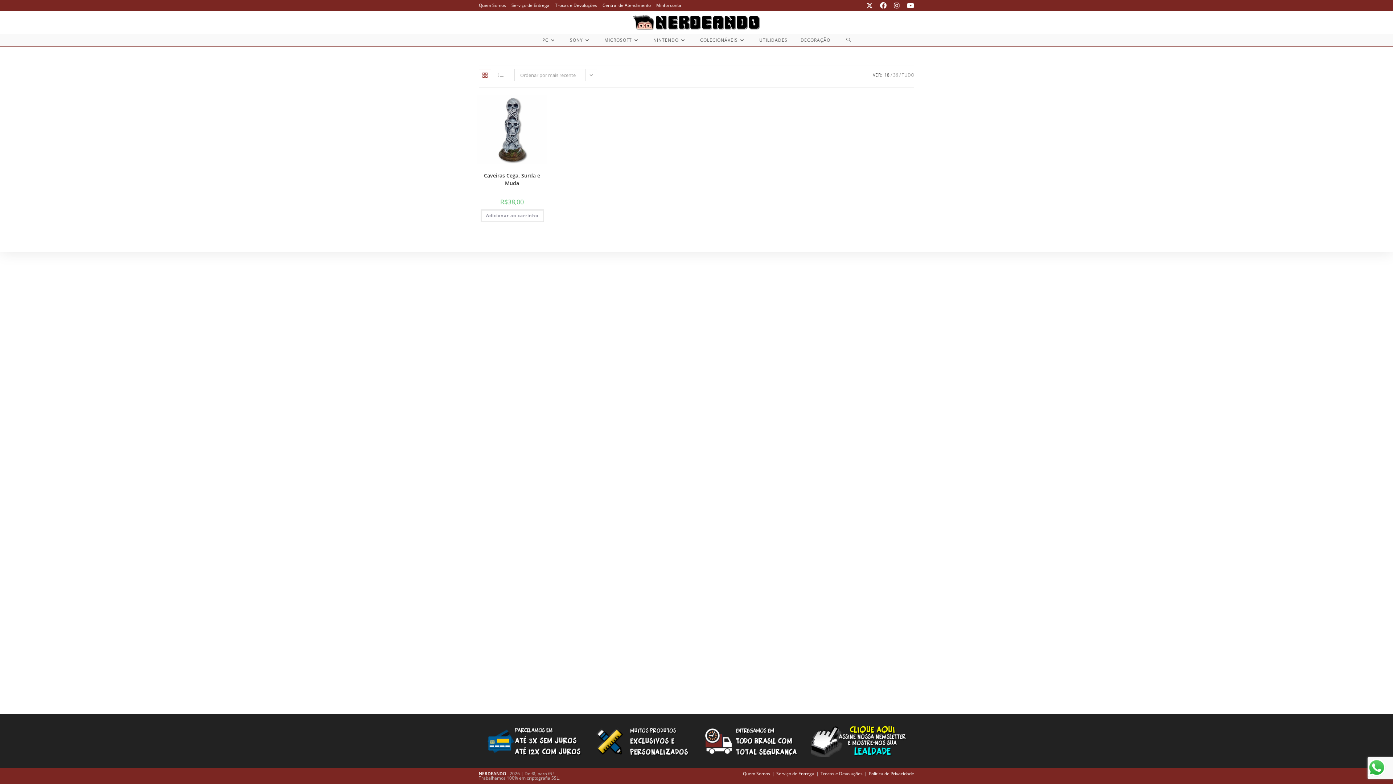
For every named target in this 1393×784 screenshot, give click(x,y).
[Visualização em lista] (501, 75)
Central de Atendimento (627, 5)
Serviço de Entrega (530, 5)
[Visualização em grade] (485, 75)
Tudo (908, 75)
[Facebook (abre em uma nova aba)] (883, 5)
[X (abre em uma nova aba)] (869, 5)
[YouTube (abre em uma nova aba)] (908, 5)
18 (886, 75)
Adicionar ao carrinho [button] (512, 215)
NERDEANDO (492, 774)
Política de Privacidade (891, 774)
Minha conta (668, 5)
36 (895, 75)
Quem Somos (492, 5)
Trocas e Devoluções (576, 5)
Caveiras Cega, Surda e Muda (512, 179)
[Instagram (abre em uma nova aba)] (896, 5)
